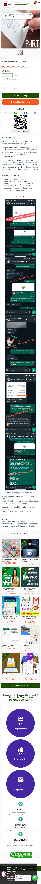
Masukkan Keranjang (21, 102)
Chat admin (6, 511)
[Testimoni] (38, 11)
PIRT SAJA (7, 75)
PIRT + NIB (18, 75)
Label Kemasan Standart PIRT (14, 79)
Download (26, 131)
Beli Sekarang (21, 96)
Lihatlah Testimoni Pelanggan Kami (20, 698)
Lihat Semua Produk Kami (20, 685)
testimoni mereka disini (22, 812)
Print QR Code (16, 131)
